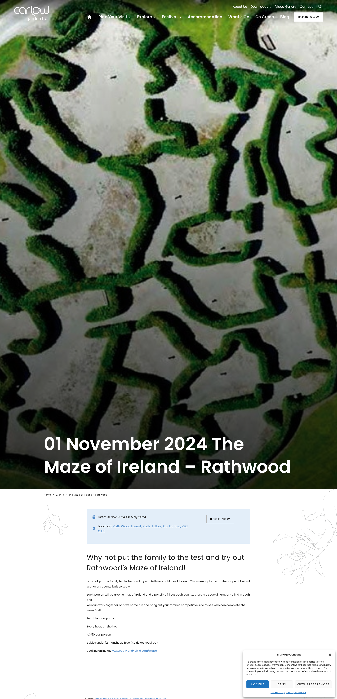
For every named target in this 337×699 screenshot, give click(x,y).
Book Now (308, 17)
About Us (240, 6)
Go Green (264, 17)
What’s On (238, 17)
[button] (330, 654)
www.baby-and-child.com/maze (134, 651)
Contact (306, 6)
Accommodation (205, 17)
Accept (258, 684)
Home (91, 17)
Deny (281, 684)
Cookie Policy (278, 692)
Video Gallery (285, 6)
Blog (284, 17)
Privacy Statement (296, 692)
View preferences (313, 684)
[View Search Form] (319, 7)
